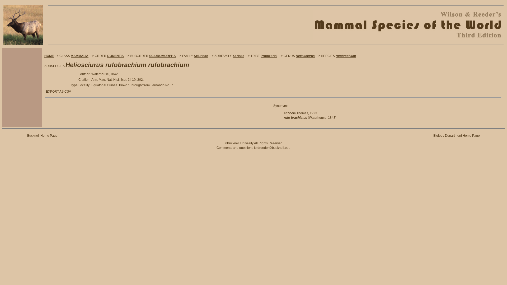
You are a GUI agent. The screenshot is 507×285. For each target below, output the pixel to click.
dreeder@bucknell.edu (273, 148)
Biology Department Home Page (456, 135)
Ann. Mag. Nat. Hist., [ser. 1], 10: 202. (117, 80)
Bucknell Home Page (42, 135)
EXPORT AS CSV (58, 91)
